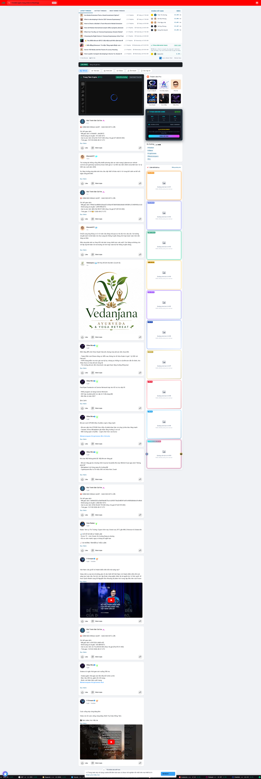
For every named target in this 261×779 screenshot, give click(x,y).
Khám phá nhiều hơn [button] (93, 775)
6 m (87, 123)
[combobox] (32, 3)
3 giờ (87, 490)
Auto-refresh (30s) (167, 58)
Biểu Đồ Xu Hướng (122, 77)
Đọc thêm (83, 143)
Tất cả (84, 71)
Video (121, 71)
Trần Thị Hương (162, 15)
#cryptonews (95, 436)
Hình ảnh (109, 71)
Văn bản (96, 71)
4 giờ (87, 526)
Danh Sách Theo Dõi (135, 77)
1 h (87, 194)
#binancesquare (85, 436)
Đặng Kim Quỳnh (163, 30)
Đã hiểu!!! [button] (166, 774)
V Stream (90, 559)
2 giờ (87, 348)
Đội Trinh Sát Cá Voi (94, 120)
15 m (87, 158)
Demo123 (160, 54)
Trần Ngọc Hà (162, 22)
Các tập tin (146, 71)
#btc (102, 436)
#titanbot (150, 147)
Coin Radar (90, 523)
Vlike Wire (90, 345)
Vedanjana (90, 263)
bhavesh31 (90, 156)
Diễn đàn (93, 58)
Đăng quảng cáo (176, 167)
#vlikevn (150, 150)
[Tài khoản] (257, 3)
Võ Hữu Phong (162, 18)
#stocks (107, 436)
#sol (102, 682)
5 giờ (87, 703)
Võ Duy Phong (162, 26)
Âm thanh (133, 71)
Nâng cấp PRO (164, 136)
